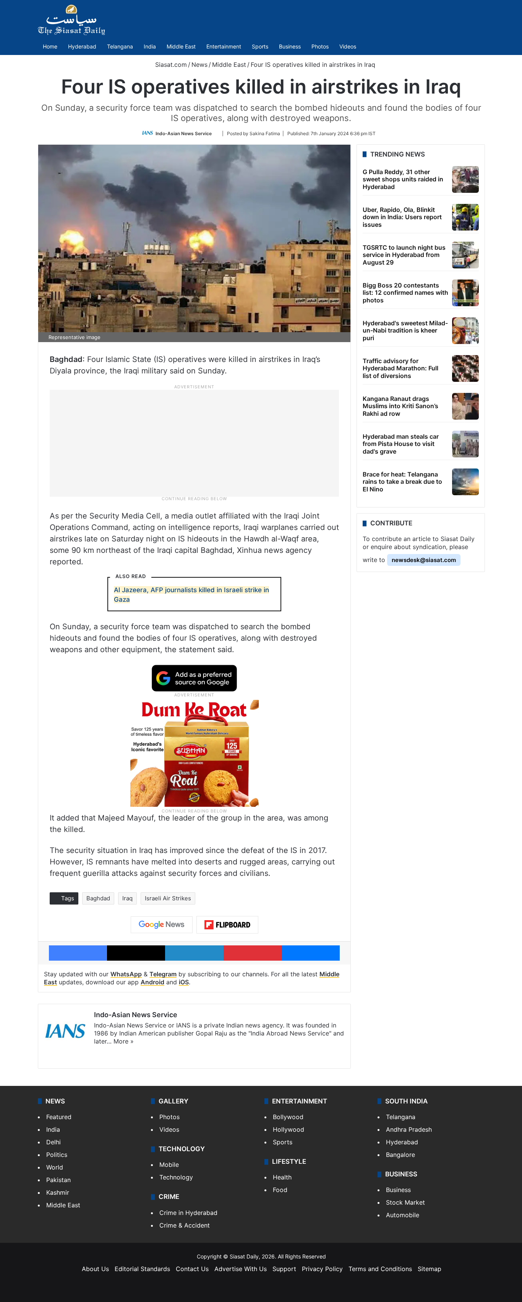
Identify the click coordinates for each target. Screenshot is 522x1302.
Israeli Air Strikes (168, 898)
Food (280, 1190)
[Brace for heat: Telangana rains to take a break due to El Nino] (465, 481)
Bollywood (288, 1117)
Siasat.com (170, 64)
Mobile (169, 1164)
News (199, 64)
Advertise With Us (240, 1269)
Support (284, 1269)
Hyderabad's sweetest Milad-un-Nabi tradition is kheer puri (405, 330)
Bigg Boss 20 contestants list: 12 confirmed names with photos (405, 292)
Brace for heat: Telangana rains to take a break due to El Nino (402, 481)
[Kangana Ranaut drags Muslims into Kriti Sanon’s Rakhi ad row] (465, 406)
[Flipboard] (227, 925)
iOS (184, 982)
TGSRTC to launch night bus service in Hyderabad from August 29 (404, 255)
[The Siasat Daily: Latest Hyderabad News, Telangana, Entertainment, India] (71, 20)
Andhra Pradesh (409, 1129)
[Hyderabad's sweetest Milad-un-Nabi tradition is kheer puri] (465, 330)
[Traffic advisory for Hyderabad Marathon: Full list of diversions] (465, 368)
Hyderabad (82, 46)
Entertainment (223, 46)
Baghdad (98, 898)
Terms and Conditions (380, 1269)
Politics (56, 1154)
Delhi (53, 1142)
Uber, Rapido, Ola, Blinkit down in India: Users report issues (402, 217)
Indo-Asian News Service (184, 133)
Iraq (127, 898)
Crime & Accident (184, 1225)
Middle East (181, 46)
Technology (176, 1177)
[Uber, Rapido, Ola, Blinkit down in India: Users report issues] (465, 217)
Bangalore (400, 1154)
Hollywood (288, 1129)
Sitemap (429, 1269)
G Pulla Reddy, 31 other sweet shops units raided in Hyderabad (403, 179)
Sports (260, 46)
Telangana (120, 46)
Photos (320, 46)
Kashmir (57, 1192)
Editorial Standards (142, 1269)
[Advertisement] (194, 442)
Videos (347, 46)
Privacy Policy (322, 1269)
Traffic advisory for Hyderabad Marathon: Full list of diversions (400, 368)
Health (282, 1177)
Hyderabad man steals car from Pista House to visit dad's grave (401, 444)
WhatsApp (126, 974)
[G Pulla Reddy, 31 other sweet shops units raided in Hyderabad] (465, 179)
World (54, 1167)
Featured (58, 1117)
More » (123, 1041)
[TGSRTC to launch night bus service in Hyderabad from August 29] (465, 255)
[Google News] (162, 924)
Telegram (163, 974)
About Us (95, 1269)
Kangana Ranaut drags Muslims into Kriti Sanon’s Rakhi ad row (400, 406)
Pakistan (58, 1180)
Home (50, 46)
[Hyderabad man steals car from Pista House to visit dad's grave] (465, 444)
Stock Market (405, 1202)
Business (290, 46)
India (150, 46)
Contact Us (192, 1269)
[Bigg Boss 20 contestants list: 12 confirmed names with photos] (465, 292)
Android (152, 982)
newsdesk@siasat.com (424, 560)
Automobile (402, 1215)
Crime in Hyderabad (188, 1212)
